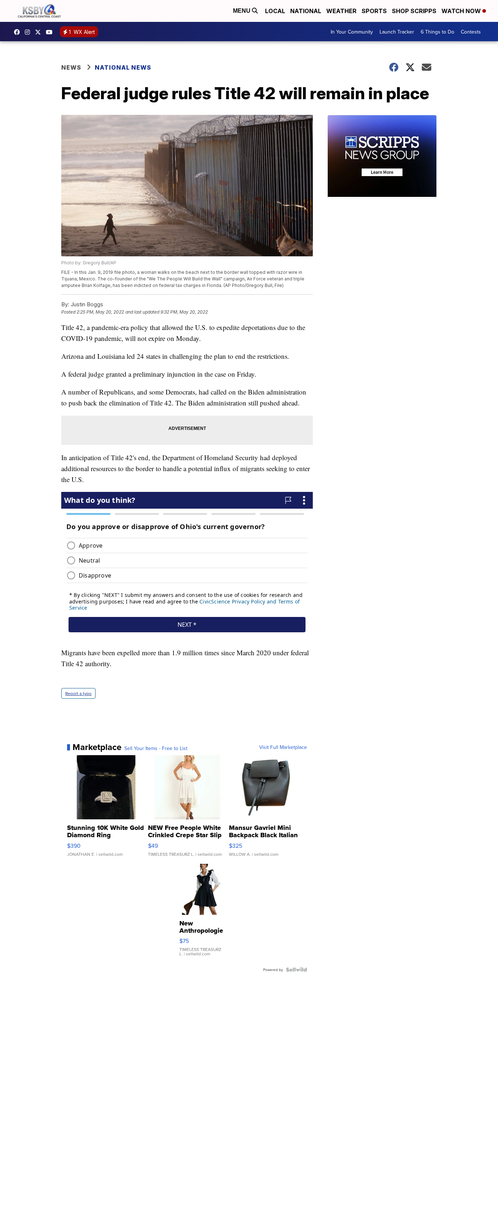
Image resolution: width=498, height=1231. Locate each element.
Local (275, 11)
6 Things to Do (437, 31)
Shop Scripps (414, 11)
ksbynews (18, 32)
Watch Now (461, 11)
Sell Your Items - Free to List (155, 748)
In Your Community (352, 31)
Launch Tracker (397, 31)
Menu (242, 11)
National (305, 11)
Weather (341, 11)
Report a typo (78, 693)
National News (123, 67)
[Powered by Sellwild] (296, 969)
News (71, 67)
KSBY (39, 32)
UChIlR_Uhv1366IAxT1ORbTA (51, 32)
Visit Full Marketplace (283, 747)
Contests (471, 31)
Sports (374, 11)
